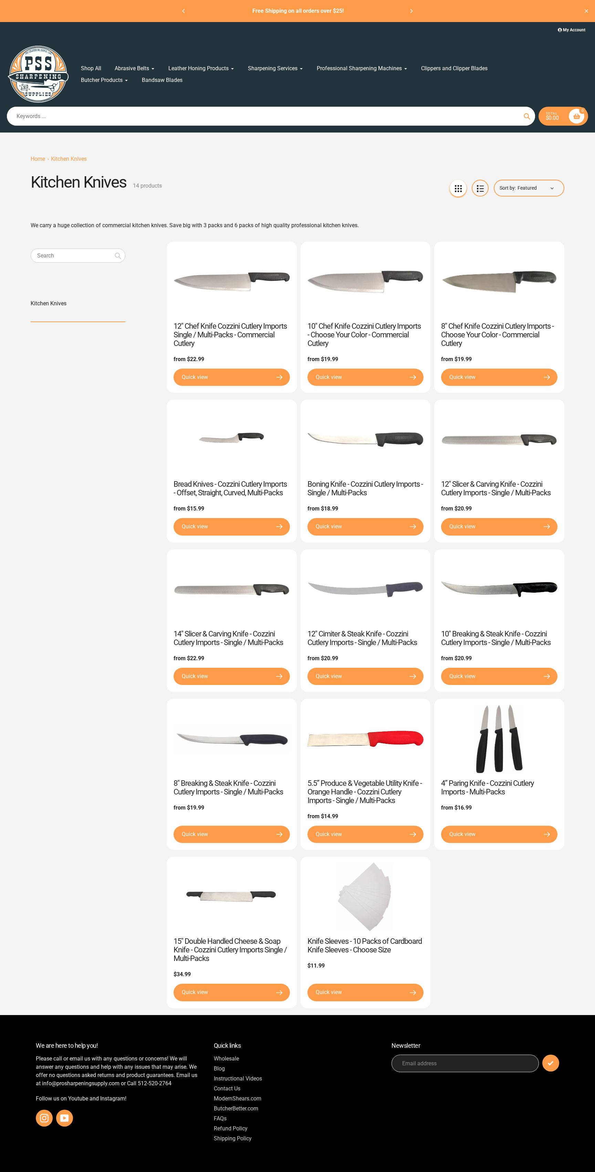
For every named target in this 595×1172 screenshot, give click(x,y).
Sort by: (508, 188)
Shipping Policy (233, 1138)
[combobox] (78, 256)
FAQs (220, 1118)
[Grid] (458, 188)
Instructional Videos (238, 1078)
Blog (219, 1068)
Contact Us (227, 1088)
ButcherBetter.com (236, 1108)
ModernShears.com (237, 1098)
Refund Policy (231, 1128)
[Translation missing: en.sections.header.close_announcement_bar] (586, 11)
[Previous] (183, 11)
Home (38, 159)
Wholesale (226, 1058)
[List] (480, 188)
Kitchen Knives (69, 159)
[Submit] (550, 1063)
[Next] (411, 11)
